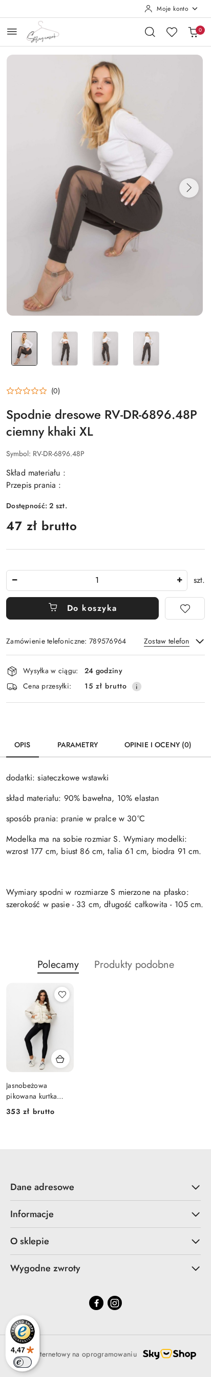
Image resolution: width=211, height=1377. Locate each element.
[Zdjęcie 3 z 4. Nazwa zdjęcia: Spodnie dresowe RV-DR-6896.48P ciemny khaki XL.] (105, 348)
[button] (189, 188)
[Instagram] (115, 1303)
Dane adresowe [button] (42, 1187)
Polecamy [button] (58, 964)
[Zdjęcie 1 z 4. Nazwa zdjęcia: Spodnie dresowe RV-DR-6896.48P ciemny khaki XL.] (24, 348)
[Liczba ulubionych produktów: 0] (171, 31)
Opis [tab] (22, 745)
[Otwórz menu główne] (12, 31)
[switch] (22, 1362)
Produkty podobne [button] (134, 964)
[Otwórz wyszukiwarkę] (150, 31)
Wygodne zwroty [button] (45, 1268)
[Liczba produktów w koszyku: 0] (193, 31)
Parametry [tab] (77, 745)
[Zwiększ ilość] (179, 580)
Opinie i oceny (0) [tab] (158, 745)
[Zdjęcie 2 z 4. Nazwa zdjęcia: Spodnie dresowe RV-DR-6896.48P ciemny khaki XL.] (65, 348)
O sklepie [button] (29, 1241)
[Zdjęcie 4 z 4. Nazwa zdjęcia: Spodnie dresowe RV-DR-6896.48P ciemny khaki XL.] (146, 348)
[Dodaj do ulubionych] (185, 608)
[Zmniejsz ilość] (14, 580)
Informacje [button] (32, 1214)
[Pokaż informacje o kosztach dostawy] (136, 686)
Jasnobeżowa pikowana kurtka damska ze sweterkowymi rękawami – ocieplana (31, 1090)
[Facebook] (96, 1303)
